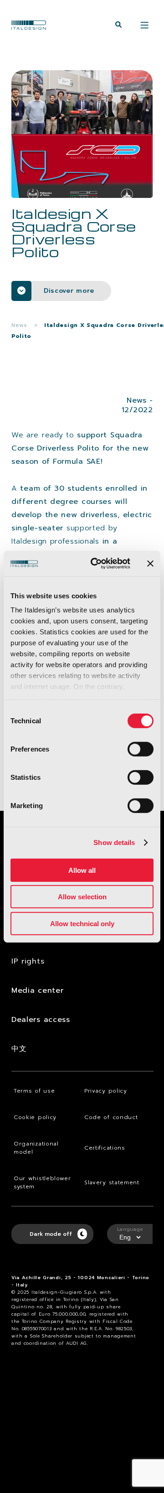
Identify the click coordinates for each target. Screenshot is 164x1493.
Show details (114, 842)
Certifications (104, 1148)
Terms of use (34, 1091)
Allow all (82, 870)
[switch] (141, 748)
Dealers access (40, 1019)
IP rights (27, 961)
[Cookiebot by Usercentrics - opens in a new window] (96, 564)
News (19, 325)
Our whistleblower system (42, 1182)
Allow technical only (82, 923)
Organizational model (36, 1148)
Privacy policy (105, 1091)
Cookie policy (35, 1117)
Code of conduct (111, 1117)
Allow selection (82, 897)
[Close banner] (150, 563)
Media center (37, 990)
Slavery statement (111, 1182)
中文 (18, 1048)
